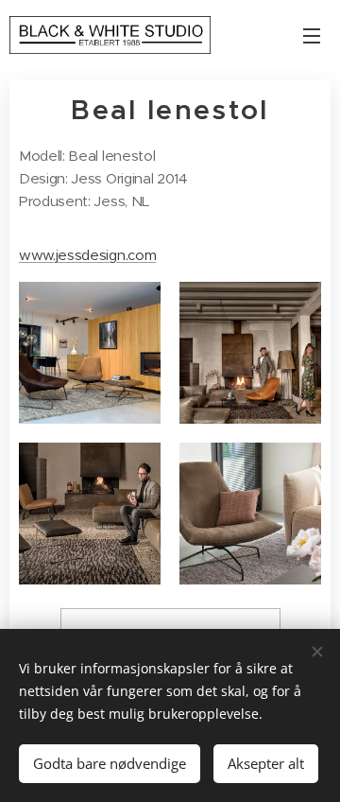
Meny (312, 35)
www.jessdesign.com (87, 255)
